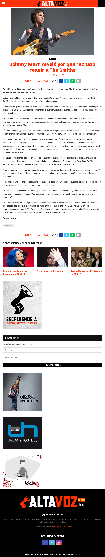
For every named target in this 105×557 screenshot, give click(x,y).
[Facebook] (45, 542)
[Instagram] (59, 542)
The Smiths (8, 225)
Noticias (52, 59)
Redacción (47, 75)
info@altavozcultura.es (62, 527)
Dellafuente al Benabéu (50, 271)
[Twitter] (52, 542)
